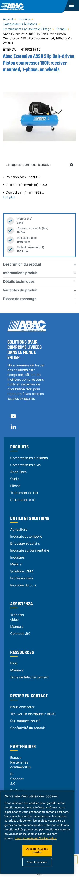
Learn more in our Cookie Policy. (36, 838)
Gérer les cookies (37, 862)
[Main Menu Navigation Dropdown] (71, 5)
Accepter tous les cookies (37, 851)
